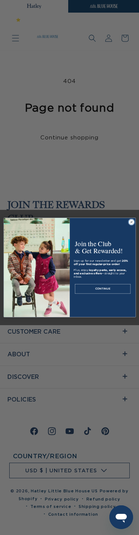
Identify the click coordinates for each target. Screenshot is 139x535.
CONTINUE (102, 289)
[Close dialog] (131, 222)
